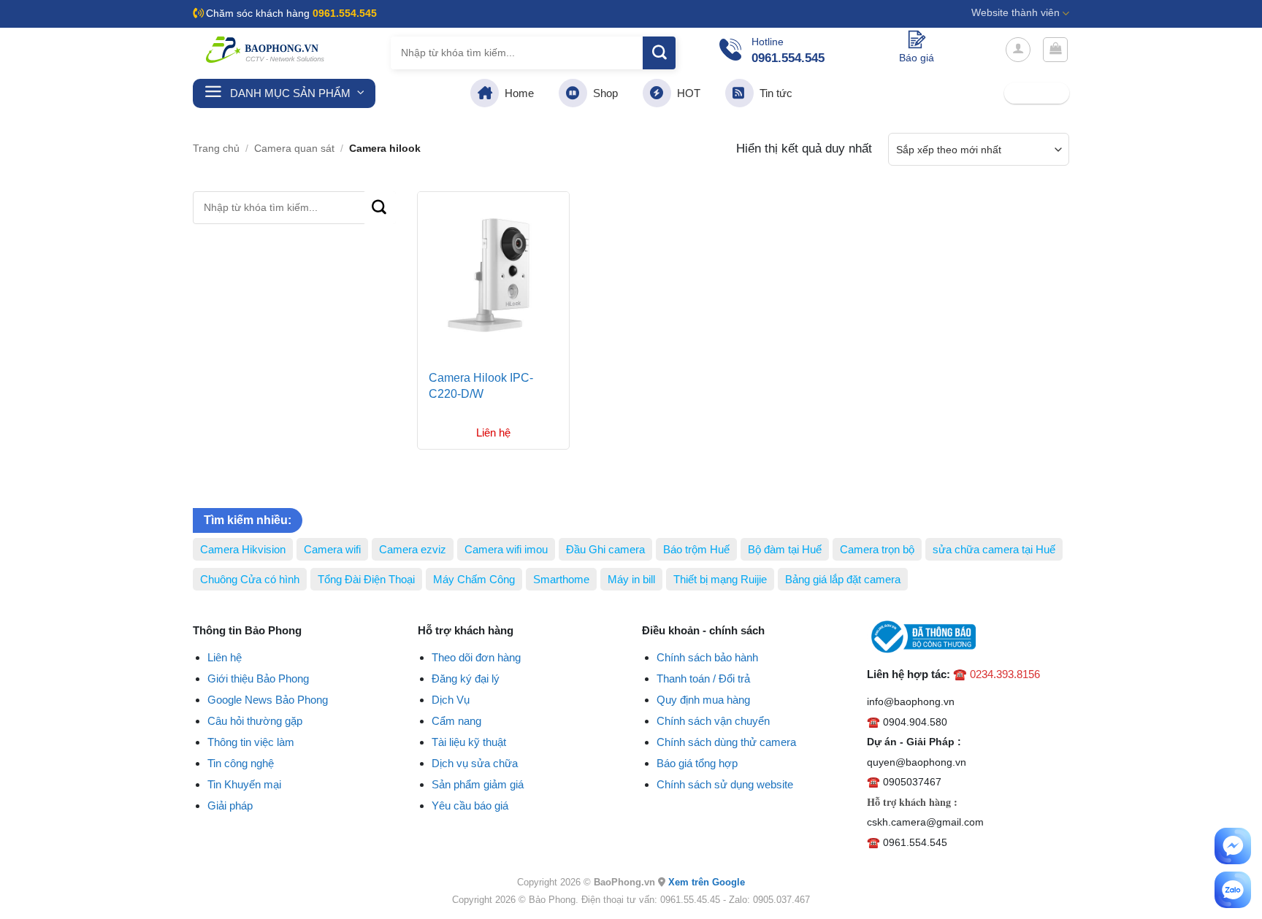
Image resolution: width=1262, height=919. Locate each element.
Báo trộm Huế (696, 549)
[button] (1018, 49)
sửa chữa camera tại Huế (994, 549)
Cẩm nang (456, 721)
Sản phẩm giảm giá (478, 784)
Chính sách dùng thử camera (726, 742)
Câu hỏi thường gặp (254, 721)
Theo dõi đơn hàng (476, 657)
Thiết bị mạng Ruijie (720, 579)
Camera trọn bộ (877, 549)
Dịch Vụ (451, 699)
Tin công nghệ (240, 763)
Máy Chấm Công (474, 579)
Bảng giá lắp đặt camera (842, 579)
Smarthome (561, 579)
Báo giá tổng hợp (697, 763)
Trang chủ (216, 148)
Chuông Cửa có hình (249, 579)
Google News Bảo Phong (267, 699)
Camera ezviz (412, 549)
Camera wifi (332, 549)
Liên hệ (224, 657)
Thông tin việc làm (250, 742)
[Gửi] (659, 52)
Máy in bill (631, 579)
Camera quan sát (294, 148)
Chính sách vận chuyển (713, 721)
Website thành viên (1015, 12)
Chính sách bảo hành (707, 657)
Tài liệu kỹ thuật (469, 742)
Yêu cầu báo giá (470, 805)
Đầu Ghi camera (605, 549)
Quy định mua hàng (703, 699)
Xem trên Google (706, 882)
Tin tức (773, 93)
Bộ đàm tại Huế (785, 549)
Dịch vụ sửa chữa (475, 763)
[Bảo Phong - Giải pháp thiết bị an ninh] (266, 50)
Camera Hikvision (243, 549)
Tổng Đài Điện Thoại (366, 579)
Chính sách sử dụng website (725, 784)
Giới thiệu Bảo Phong (258, 678)
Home (516, 93)
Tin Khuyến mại (244, 784)
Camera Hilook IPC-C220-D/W (481, 386)
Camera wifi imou (506, 549)
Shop (602, 93)
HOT (685, 93)
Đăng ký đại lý (466, 678)
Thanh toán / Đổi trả (703, 678)
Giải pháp (230, 805)
